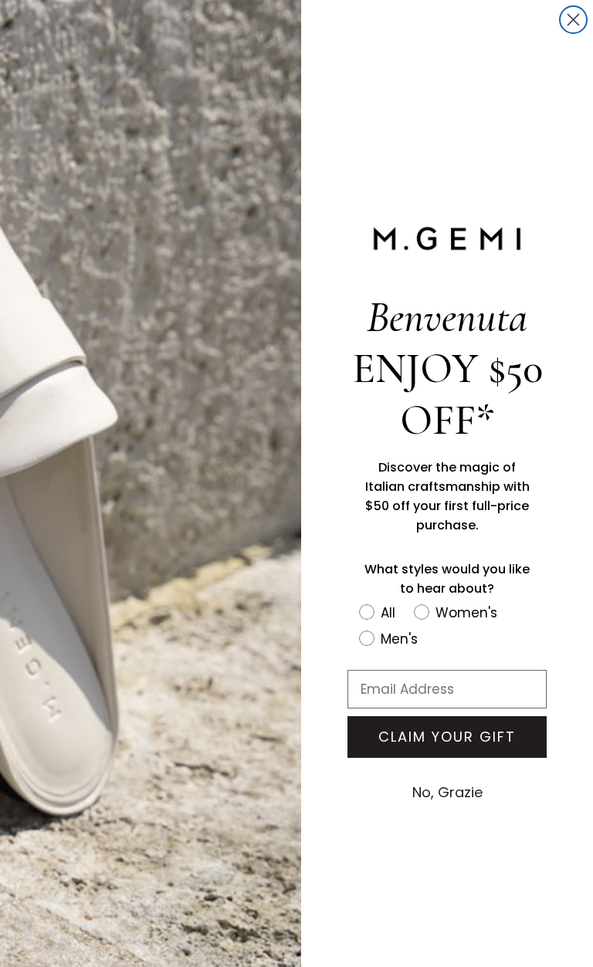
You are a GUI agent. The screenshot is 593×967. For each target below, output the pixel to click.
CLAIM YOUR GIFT (447, 736)
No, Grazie (447, 792)
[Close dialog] (573, 19)
